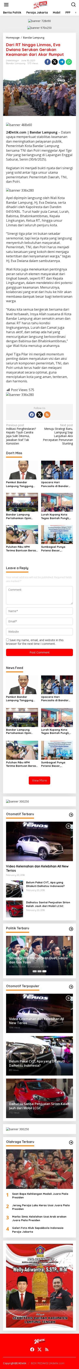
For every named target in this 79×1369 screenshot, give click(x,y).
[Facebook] (32, 414)
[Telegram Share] (62, 62)
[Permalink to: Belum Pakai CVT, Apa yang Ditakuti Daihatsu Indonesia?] (14, 889)
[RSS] (47, 414)
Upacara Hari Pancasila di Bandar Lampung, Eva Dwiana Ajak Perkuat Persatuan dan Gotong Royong (57, 484)
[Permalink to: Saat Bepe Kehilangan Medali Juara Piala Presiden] (39, 1169)
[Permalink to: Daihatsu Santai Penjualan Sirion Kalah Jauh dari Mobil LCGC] (14, 909)
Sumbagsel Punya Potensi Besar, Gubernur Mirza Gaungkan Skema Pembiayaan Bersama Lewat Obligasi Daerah (56, 548)
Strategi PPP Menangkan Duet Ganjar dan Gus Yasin (38, 960)
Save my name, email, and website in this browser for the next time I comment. (35, 642)
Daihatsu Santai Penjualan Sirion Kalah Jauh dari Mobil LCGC (48, 904)
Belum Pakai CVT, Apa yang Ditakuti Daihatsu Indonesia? (45, 884)
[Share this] (48, 62)
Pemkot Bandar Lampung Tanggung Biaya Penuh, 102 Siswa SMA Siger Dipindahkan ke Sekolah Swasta (21, 484)
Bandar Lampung (15, 63)
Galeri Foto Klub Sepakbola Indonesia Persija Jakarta (37, 1229)
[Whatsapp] (69, 62)
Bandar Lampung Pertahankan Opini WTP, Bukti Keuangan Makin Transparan (20, 516)
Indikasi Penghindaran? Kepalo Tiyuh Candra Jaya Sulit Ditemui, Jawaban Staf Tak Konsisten (21, 434)
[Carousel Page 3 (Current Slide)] (44, 971)
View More (39, 780)
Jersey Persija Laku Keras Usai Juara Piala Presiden (41, 1207)
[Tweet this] (55, 62)
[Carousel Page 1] (35, 971)
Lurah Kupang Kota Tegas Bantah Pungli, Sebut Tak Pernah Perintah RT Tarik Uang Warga (56, 516)
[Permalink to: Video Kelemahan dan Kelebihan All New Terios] (39, 841)
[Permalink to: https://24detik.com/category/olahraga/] (71, 1142)
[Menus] (6, 4)
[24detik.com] (40, 4)
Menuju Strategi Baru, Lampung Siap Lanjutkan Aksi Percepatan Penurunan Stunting (58, 434)
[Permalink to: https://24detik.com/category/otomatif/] (71, 814)
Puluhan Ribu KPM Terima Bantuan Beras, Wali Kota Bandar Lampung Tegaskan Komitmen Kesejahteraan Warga (21, 548)
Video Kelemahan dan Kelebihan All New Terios (37, 868)
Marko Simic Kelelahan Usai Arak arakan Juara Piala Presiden (39, 1218)
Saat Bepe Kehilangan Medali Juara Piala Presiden (40, 1195)
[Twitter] (39, 414)
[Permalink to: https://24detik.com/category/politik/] (71, 929)
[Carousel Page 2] (39, 971)
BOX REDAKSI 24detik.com (47, 1363)
